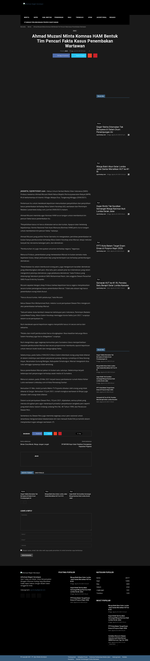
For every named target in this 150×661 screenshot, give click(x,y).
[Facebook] (23, 596)
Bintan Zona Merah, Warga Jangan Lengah (35, 444)
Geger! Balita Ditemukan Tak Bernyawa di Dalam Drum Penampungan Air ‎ (29, 496)
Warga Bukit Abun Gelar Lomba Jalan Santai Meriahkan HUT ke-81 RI (112, 169)
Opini (90, 17)
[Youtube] (39, 596)
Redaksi (112, 17)
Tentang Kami (72, 657)
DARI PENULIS (39, 473)
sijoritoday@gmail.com (37, 590)
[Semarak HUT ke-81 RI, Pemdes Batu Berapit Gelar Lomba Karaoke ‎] (112, 268)
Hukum (23, 491)
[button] (127, 19)
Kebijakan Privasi (82, 657)
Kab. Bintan (47, 17)
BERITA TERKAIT (27, 473)
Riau (69, 17)
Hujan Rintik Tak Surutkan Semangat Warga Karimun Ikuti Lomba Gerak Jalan (80, 496)
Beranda (23, 27)
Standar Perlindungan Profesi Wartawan (41, 22)
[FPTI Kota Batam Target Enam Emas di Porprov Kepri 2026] (112, 231)
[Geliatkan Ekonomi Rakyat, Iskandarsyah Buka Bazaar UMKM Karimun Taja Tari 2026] (101, 638)
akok (66, 51)
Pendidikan (58, 17)
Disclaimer (71, 659)
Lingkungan (100, 590)
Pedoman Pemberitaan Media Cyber (99, 657)
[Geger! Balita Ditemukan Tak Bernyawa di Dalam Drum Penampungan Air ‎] (32, 484)
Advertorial (102, 17)
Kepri (36, 17)
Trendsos (79, 17)
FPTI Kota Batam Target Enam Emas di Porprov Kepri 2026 (110, 247)
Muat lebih (112, 644)
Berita (26, 17)
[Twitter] (34, 596)
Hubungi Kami (116, 657)
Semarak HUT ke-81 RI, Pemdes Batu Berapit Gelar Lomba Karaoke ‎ (112, 284)
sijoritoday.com (101, 135)
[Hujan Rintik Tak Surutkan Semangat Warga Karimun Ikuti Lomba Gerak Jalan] (80, 484)
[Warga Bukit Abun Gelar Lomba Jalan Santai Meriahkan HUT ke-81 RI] (56, 484)
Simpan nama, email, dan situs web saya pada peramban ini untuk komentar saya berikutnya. (52, 550)
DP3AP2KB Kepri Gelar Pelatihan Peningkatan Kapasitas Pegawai (77, 445)
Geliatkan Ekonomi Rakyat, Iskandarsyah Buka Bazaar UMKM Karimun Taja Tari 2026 (118, 638)
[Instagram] (28, 596)
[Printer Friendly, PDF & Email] (26, 427)
